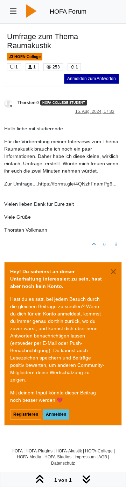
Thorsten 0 (28, 102)
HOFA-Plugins (39, 451)
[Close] (113, 271)
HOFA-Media (29, 457)
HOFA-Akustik (69, 451)
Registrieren (25, 414)
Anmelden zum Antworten (91, 78)
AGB (102, 457)
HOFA (17, 451)
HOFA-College (27, 56)
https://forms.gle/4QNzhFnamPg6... (77, 184)
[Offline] (11, 103)
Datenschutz (63, 463)
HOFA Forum (68, 11)
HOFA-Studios (57, 457)
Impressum (85, 457)
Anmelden (56, 414)
